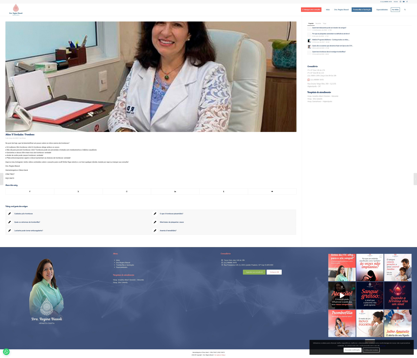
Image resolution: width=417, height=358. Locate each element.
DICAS (396, 1)
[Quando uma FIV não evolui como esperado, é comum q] (342, 267)
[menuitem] (395, 1)
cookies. (383, 345)
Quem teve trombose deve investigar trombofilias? (329, 52)
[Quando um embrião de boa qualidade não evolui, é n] (370, 267)
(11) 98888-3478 (387, 1)
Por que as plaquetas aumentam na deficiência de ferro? (331, 34)
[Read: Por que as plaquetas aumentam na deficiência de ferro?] (309, 35)
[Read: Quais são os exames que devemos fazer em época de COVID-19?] (309, 47)
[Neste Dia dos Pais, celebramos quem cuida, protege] (398, 267)
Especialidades (121, 267)
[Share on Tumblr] (223, 191)
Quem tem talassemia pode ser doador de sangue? (329, 28)
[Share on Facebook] (30, 191)
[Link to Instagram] (400, 1)
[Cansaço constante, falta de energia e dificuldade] (398, 295)
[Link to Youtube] (403, 1)
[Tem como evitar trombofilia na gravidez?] (1, 179)
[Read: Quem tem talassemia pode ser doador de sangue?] (309, 29)
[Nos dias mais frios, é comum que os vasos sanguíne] (342, 295)
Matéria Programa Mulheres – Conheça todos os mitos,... (330, 39)
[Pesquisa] (405, 9)
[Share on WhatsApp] (127, 191)
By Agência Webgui (220, 355)
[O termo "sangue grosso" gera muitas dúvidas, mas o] (370, 295)
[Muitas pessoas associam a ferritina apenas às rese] (398, 323)
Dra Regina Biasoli (123, 263)
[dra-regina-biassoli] (15, 9)
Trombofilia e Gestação (125, 265)
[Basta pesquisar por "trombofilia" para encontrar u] (342, 323)
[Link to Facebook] (407, 1)
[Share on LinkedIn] (175, 191)
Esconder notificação (352, 350)
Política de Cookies (371, 350)
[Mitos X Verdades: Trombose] (150, 76)
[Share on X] (78, 191)
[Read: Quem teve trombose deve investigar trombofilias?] (309, 53)
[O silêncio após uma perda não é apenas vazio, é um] (370, 323)
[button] (6, 351)
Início (118, 260)
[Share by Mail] (272, 191)
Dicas (24, 138)
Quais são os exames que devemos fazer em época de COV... (332, 46)
